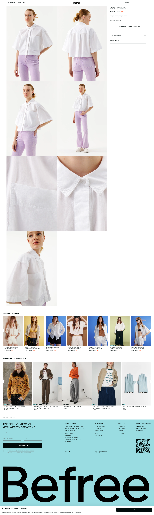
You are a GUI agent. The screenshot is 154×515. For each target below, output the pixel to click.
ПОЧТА (5, 432)
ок (134, 510)
